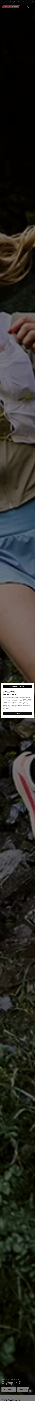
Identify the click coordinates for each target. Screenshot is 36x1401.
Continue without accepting (17, 686)
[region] (17, 700)
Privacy (24, 699)
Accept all (17, 713)
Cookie (29, 699)
